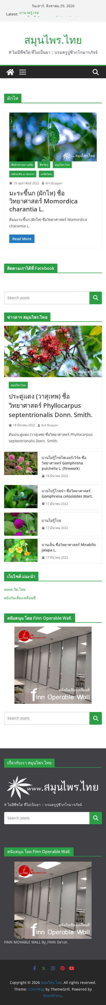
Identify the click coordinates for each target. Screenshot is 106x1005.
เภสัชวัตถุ (46, 174)
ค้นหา (95, 298)
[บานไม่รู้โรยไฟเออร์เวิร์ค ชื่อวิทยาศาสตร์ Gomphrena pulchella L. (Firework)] (21, 467)
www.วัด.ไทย (14, 589)
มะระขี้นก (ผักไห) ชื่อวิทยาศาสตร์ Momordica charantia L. (43, 201)
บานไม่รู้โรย (29, 14)
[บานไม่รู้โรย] (21, 524)
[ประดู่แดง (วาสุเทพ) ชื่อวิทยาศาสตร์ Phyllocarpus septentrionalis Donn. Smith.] (53, 351)
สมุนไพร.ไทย (53, 40)
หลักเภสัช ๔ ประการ (22, 174)
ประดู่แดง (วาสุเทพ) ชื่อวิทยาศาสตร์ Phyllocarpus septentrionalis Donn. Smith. (50, 405)
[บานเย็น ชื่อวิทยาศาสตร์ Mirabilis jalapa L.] (21, 551)
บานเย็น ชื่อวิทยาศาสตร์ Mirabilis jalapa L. (69, 547)
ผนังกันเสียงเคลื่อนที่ (20, 597)
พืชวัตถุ (44, 165)
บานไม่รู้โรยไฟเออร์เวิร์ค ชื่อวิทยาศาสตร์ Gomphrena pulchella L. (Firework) (64, 463)
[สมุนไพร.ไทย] (10, 72)
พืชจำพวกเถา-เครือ (22, 165)
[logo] (53, 776)
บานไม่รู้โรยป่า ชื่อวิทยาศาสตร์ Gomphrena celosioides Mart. (67, 493)
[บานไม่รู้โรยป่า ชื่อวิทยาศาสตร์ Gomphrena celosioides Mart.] (21, 497)
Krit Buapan (54, 183)
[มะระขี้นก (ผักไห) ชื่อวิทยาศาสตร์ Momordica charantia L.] (53, 136)
